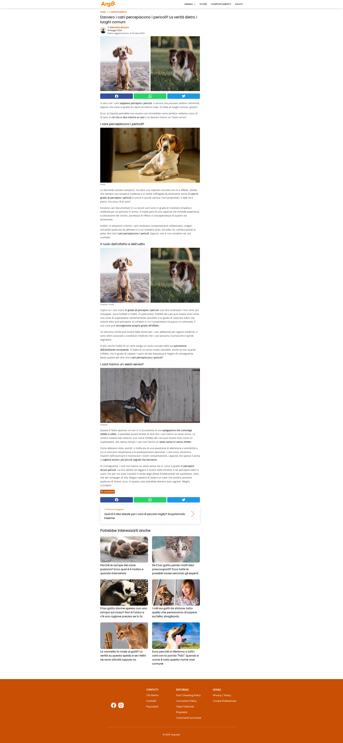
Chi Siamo (152, 695)
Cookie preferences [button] (224, 701)
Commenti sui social (188, 718)
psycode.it (152, 706)
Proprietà (181, 712)
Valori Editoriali (185, 706)
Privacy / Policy (222, 695)
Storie (203, 4)
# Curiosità (107, 491)
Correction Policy (186, 701)
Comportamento (221, 4)
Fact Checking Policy (188, 695)
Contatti (151, 701)
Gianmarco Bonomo (119, 27)
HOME (103, 12)
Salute (239, 4)
